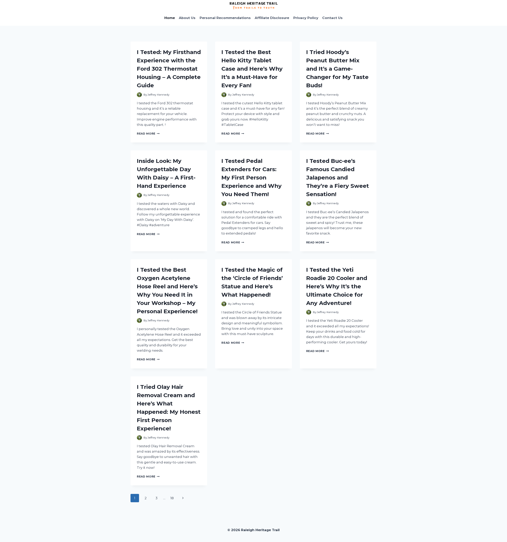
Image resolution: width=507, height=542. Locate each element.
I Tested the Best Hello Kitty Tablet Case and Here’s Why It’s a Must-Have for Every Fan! (252, 69)
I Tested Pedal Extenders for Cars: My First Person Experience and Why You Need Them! (251, 177)
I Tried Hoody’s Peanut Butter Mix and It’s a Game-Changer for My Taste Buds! (337, 69)
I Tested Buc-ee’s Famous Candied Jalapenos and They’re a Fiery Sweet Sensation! (337, 177)
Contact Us (332, 18)
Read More (148, 133)
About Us (187, 18)
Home (169, 18)
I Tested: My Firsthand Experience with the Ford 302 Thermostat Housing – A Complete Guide (169, 69)
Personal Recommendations (225, 18)
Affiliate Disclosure (272, 18)
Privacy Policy (305, 18)
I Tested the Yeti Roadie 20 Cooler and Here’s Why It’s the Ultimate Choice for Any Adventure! (336, 286)
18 (172, 498)
